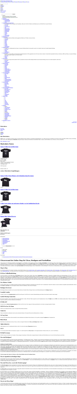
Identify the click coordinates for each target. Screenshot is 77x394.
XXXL (6, 101)
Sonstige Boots (7, 91)
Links (3, 252)
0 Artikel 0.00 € (2, 7)
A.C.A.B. (6, 25)
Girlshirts (6, 39)
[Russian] (24, 1)
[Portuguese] (20, 1)
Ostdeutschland (7, 29)
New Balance (7, 90)
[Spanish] (16, 1)
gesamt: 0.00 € (74, 122)
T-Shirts (6, 33)
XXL (5, 100)
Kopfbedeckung (7, 77)
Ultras (6, 34)
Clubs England (7, 26)
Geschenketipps (7, 21)
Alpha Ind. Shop (49, 270)
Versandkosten (5, 240)
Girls (5, 27)
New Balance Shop (72, 270)
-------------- (75, 121)
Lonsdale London (7, 109)
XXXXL (6, 102)
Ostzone (6, 63)
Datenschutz (5, 243)
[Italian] (12, 1)
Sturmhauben (7, 31)
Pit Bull (6, 110)
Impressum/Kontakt (6, 239)
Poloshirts (6, 116)
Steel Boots (6, 92)
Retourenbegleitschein (6, 241)
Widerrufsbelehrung (6, 238)
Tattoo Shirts (2, 129)
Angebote (7, 19)
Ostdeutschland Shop (5, 271)
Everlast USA (7, 108)
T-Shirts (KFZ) (7, 70)
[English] (5, 1)
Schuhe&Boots (10, 87)
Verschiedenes (7, 35)
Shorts (6, 42)
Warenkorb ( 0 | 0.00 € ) (6, 120)
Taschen (6, 45)
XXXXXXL (7, 104)
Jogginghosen (7, 114)
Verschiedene (7, 94)
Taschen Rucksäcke (8, 80)
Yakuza (6, 111)
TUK (5, 93)
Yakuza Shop (64, 270)
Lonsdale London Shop (41, 270)
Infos (5, 105)
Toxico (1, 130)
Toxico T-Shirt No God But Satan (9, 189)
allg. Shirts (2, 128)
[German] (2, 1)
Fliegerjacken (7, 113)
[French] (9, 1)
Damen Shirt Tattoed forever (8, 216)
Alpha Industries (7, 107)
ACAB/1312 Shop (31, 270)
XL (5, 99)
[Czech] (27, 1)
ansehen (1, 8)
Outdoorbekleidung (8, 115)
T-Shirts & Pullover (8, 79)
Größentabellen (5, 242)
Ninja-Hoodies (7, 28)
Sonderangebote (7, 20)
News (5, 18)
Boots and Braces (7, 89)
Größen (6, 96)
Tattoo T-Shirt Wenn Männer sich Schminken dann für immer (17, 175)
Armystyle (7, 72)
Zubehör (6, 95)
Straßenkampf (7, 30)
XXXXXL (6, 103)
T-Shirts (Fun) (7, 68)
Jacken (6, 41)
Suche (14, 14)
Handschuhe (7, 83)
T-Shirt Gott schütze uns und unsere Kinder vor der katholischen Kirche (19, 203)
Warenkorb (2, 5)
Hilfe (3, 253)
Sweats (6, 32)
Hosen (6, 40)
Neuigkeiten (5, 251)
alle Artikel (6, 24)
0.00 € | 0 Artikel (3, 10)
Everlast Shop (57, 270)
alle (3, 133)
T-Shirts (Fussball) (8, 69)
